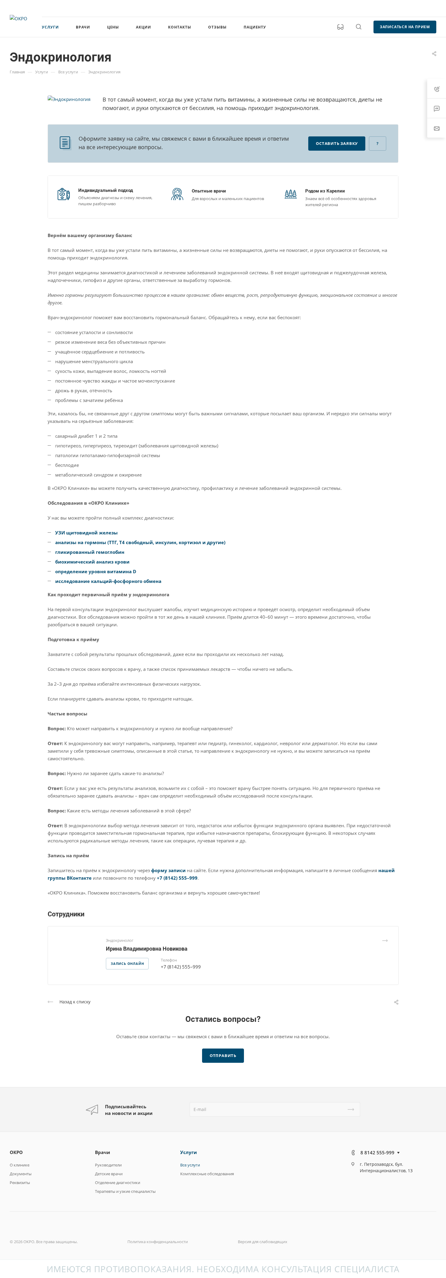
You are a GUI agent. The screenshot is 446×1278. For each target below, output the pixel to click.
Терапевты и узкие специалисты (125, 1191)
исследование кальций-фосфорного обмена (108, 581)
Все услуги (190, 1165)
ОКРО (16, 1152)
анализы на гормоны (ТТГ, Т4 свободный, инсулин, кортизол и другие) (140, 542)
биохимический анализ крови (92, 562)
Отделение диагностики (117, 1182)
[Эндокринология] (69, 99)
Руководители (108, 1165)
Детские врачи (109, 1173)
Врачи (102, 1152)
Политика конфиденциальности (157, 1241)
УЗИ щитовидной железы (86, 533)
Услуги (188, 1152)
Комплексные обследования (207, 1173)
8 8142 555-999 (377, 8)
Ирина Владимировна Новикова (147, 948)
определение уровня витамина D (95, 571)
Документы (21, 1173)
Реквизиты (20, 1182)
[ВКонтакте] (357, 1187)
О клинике (19, 1165)
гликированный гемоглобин (89, 552)
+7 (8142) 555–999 (177, 878)
